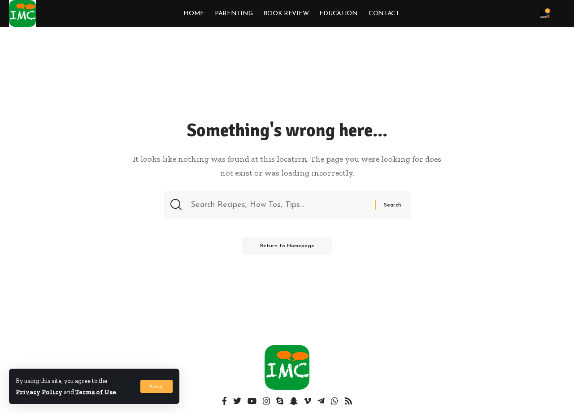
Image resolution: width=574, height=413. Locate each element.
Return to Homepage (287, 246)
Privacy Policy (39, 392)
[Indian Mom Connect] (22, 13)
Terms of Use (95, 392)
